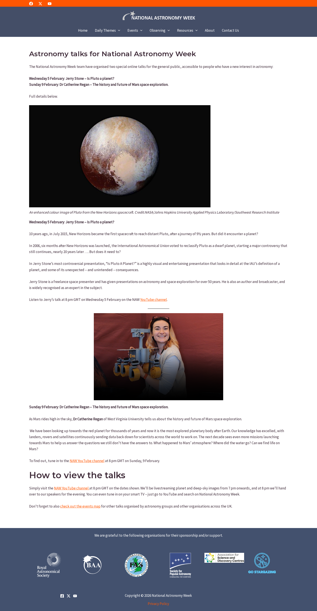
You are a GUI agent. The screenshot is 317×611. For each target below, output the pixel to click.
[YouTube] (50, 4)
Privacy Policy (158, 603)
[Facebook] (31, 4)
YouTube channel (153, 299)
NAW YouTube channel (87, 460)
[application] (118, 30)
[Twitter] (40, 4)
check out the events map (80, 506)
